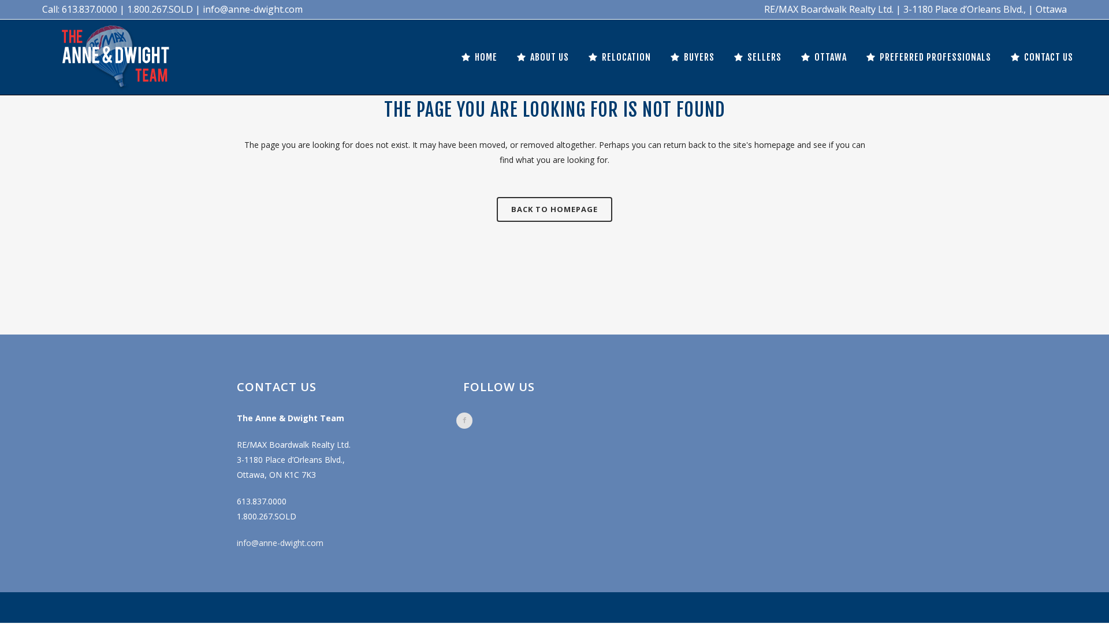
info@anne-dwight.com (280, 542)
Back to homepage (554, 209)
